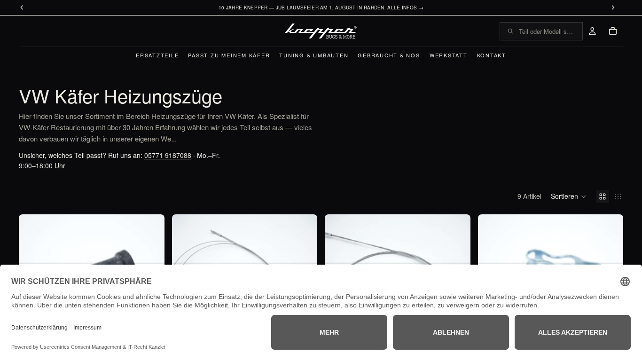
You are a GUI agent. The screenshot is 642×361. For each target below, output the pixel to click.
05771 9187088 (167, 155)
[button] (569, 196)
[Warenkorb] (613, 31)
